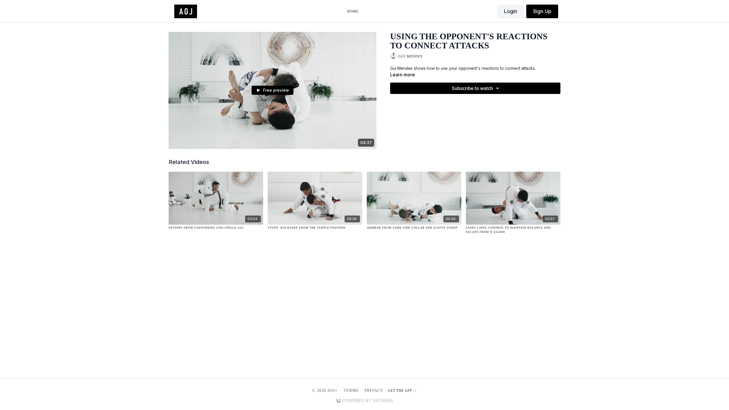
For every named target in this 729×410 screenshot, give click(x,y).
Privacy (373, 390)
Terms (351, 390)
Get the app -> (402, 391)
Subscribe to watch (472, 88)
